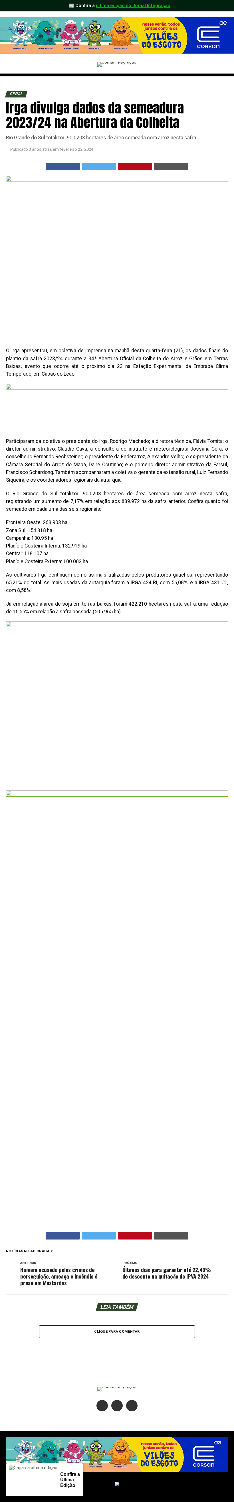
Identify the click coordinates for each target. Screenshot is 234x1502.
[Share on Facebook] (63, 166)
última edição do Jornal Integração (133, 5)
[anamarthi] (117, 388)
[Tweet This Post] (99, 166)
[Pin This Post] (135, 166)
